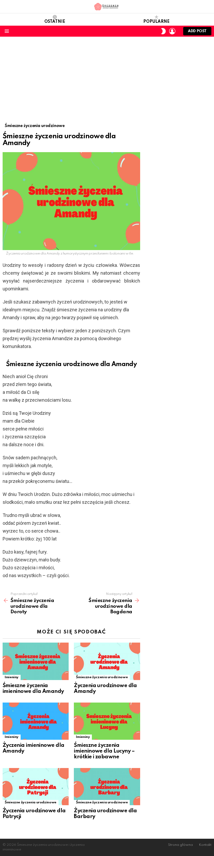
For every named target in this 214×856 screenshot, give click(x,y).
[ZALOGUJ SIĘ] (172, 31)
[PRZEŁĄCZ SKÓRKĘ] (163, 31)
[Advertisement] (107, 76)
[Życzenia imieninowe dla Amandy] (36, 721)
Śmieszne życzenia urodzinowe (102, 677)
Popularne (156, 22)
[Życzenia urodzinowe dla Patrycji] (36, 786)
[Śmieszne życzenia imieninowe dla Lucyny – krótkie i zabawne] (107, 721)
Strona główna (180, 845)
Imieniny (12, 677)
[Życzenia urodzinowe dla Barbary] (107, 786)
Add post (197, 31)
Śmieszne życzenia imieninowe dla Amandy (33, 688)
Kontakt (205, 845)
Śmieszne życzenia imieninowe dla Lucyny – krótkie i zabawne (104, 751)
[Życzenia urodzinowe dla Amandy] (107, 661)
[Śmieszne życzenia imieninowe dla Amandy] (36, 661)
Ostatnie (54, 22)
